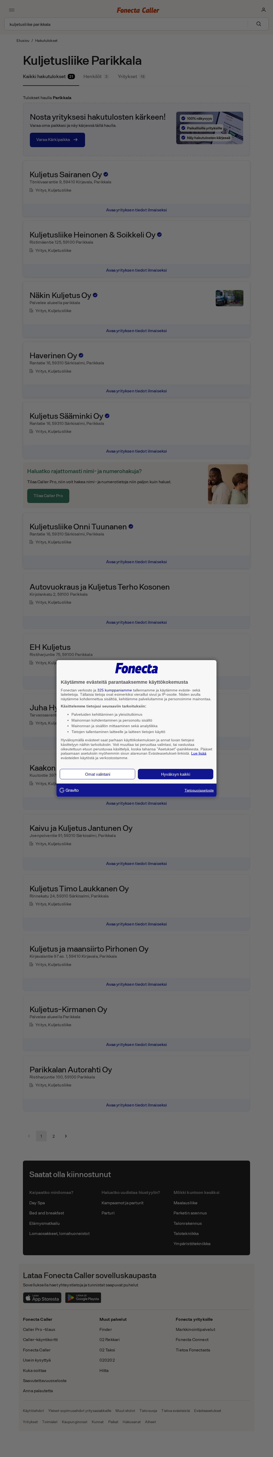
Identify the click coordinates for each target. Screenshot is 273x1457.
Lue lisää (198, 753)
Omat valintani (97, 774)
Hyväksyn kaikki (175, 774)
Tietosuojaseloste (199, 790)
